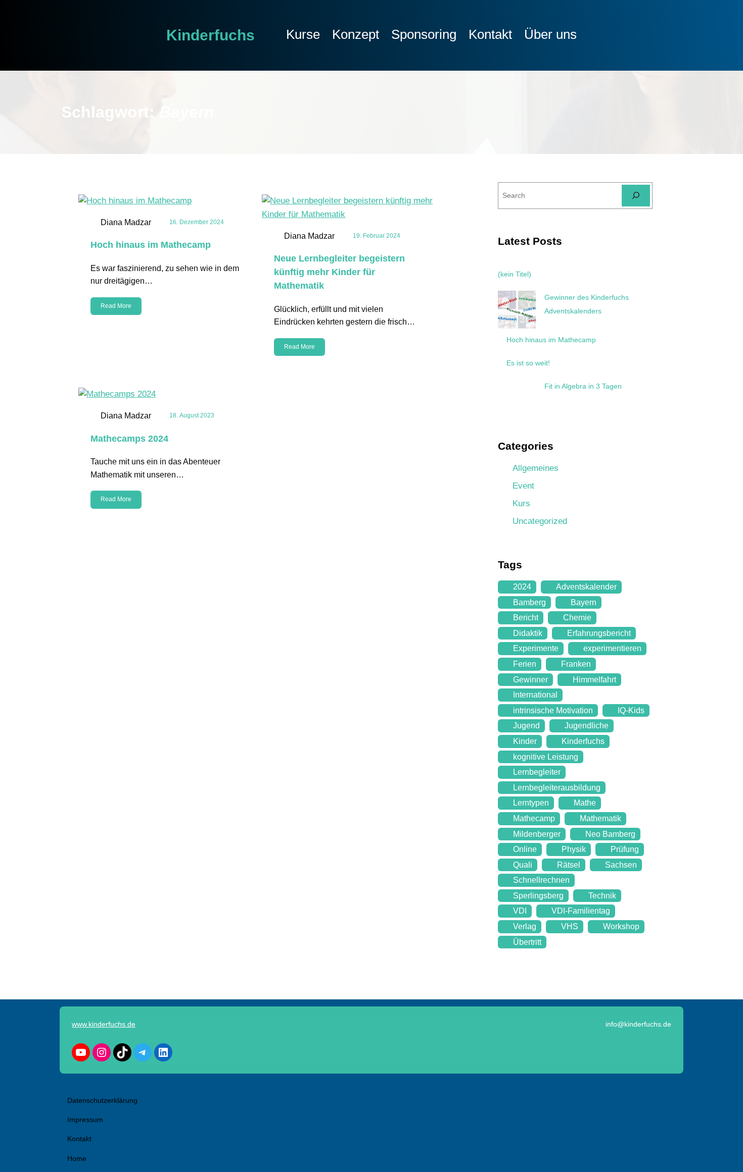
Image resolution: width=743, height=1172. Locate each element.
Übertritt (527, 942)
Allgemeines (536, 468)
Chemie (577, 617)
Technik (602, 895)
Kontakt (79, 1139)
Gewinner (530, 679)
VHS (569, 926)
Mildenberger (537, 834)
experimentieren (612, 648)
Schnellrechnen (541, 880)
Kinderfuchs (210, 35)
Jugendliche (587, 725)
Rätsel (568, 865)
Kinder (525, 741)
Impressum (85, 1119)
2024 (522, 586)
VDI (520, 911)
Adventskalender (586, 586)
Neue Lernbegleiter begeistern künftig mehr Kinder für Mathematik (339, 272)
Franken (576, 664)
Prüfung (625, 849)
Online (525, 849)
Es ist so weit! (528, 363)
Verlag (524, 926)
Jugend (526, 725)
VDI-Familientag (580, 911)
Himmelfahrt (594, 679)
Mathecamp (534, 818)
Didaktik (527, 633)
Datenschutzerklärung (102, 1100)
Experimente (536, 648)
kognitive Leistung (545, 757)
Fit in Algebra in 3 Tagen (583, 386)
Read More (116, 305)
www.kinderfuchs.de (103, 1024)
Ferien (524, 664)
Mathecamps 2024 (129, 439)
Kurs (521, 503)
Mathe (585, 802)
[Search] (636, 195)
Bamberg (529, 602)
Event (523, 486)
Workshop (621, 926)
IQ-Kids (631, 710)
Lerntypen (531, 802)
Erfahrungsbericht (599, 633)
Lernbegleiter (537, 772)
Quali (522, 865)
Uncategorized (540, 521)
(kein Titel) (514, 274)
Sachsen (621, 865)
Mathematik (600, 818)
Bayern (583, 602)
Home (76, 1158)
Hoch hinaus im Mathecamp (150, 245)
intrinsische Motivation (553, 710)
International (535, 694)
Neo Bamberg (610, 834)
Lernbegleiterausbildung (556, 787)
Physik (574, 849)
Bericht (525, 617)
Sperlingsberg (538, 895)
